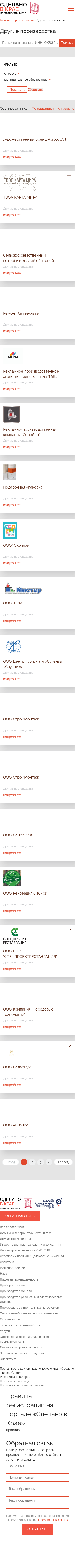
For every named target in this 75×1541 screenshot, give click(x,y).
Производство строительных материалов (29, 1307)
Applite (26, 1377)
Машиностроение (12, 1268)
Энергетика (8, 1359)
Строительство (10, 1319)
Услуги (5, 1331)
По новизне (65, 108)
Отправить (38, 1529)
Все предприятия (12, 1227)
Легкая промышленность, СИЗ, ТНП (25, 1250)
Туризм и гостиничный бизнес (21, 1325)
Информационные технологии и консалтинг (30, 1244)
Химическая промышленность (21, 1347)
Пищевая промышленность (19, 1279)
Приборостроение (13, 1285)
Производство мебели (16, 1291)
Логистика (7, 1262)
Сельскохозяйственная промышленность (29, 1313)
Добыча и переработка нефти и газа (26, 1233)
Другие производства (15, 1238)
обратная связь (20, 1216)
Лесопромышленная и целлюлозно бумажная (32, 1256)
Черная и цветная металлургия (22, 1353)
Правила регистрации (15, 1381)
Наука (4, 1273)
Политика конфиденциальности (22, 1385)
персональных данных (52, 1520)
